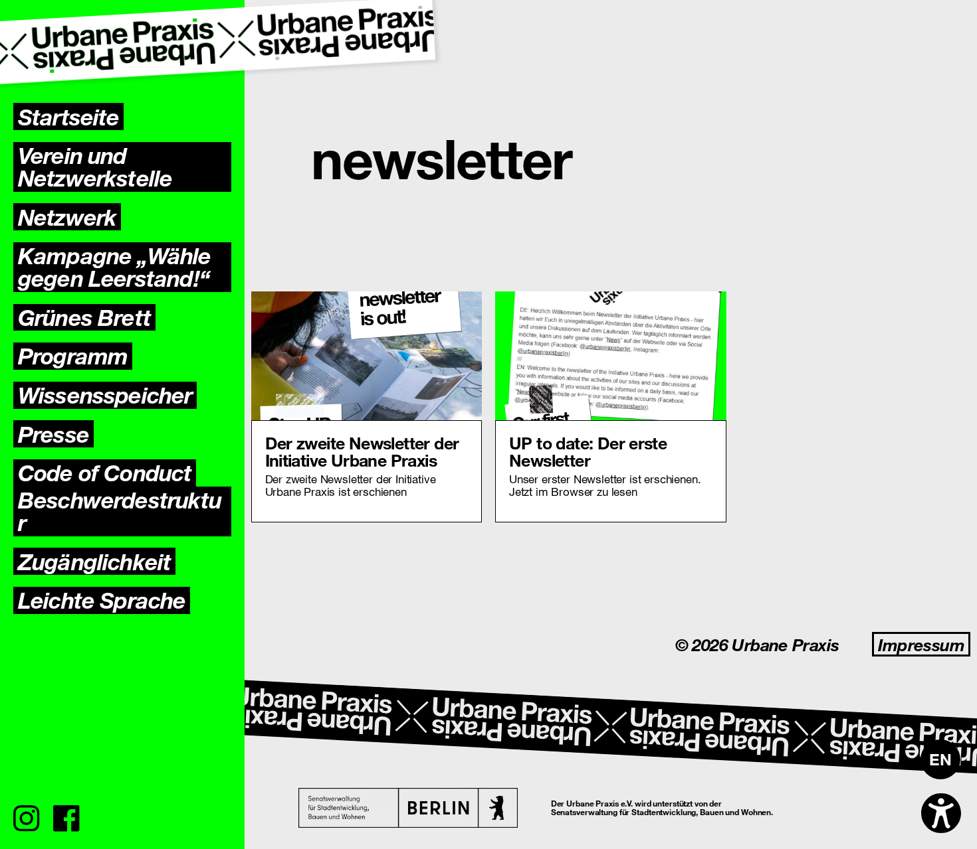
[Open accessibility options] (941, 813)
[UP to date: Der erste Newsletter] (610, 356)
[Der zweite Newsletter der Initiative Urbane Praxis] (367, 356)
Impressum (921, 644)
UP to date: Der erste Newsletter (588, 450)
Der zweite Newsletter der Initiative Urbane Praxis (362, 450)
